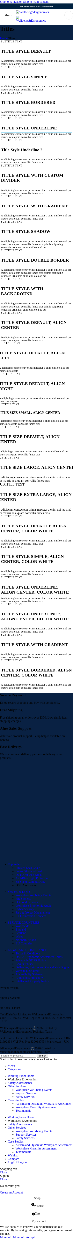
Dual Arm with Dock (29, 874)
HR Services (23, 898)
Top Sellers (15, 864)
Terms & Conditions (28, 953)
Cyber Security (25, 909)
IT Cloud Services (27, 902)
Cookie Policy (24, 963)
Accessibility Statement (30, 974)
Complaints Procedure (29, 977)
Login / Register (18, 1162)
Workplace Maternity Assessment (36, 1107)
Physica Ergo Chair (28, 867)
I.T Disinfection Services (31, 916)
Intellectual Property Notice (32, 981)
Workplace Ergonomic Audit (33, 905)
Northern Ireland (26, 940)
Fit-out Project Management (33, 912)
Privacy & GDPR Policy (31, 960)
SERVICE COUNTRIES (24, 922)
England (21, 929)
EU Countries (24, 943)
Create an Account (11, 1192)
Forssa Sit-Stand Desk (29, 871)
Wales (19, 936)
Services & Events (19, 891)
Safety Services (25, 1096)
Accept (30, 1237)
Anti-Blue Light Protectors (32, 878)
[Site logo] (32, 12)
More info (12, 1237)
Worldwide (22, 926)
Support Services (26, 1093)
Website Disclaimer (27, 970)
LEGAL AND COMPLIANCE (27, 950)
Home (4, 38)
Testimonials (23, 1110)
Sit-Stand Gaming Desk (30, 881)
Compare (13, 1158)
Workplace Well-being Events (34, 1089)
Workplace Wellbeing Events (33, 895)
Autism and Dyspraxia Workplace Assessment (44, 1103)
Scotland (21, 933)
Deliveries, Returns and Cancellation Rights (42, 967)
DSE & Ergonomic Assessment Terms (39, 957)
